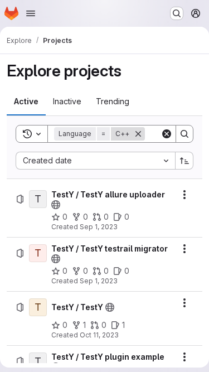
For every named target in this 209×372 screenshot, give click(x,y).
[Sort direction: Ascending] (184, 161)
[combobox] (95, 161)
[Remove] (138, 134)
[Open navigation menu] (31, 13)
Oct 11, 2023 (99, 335)
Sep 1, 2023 (99, 227)
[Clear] (166, 134)
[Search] (184, 134)
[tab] (26, 101)
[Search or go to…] (176, 13)
